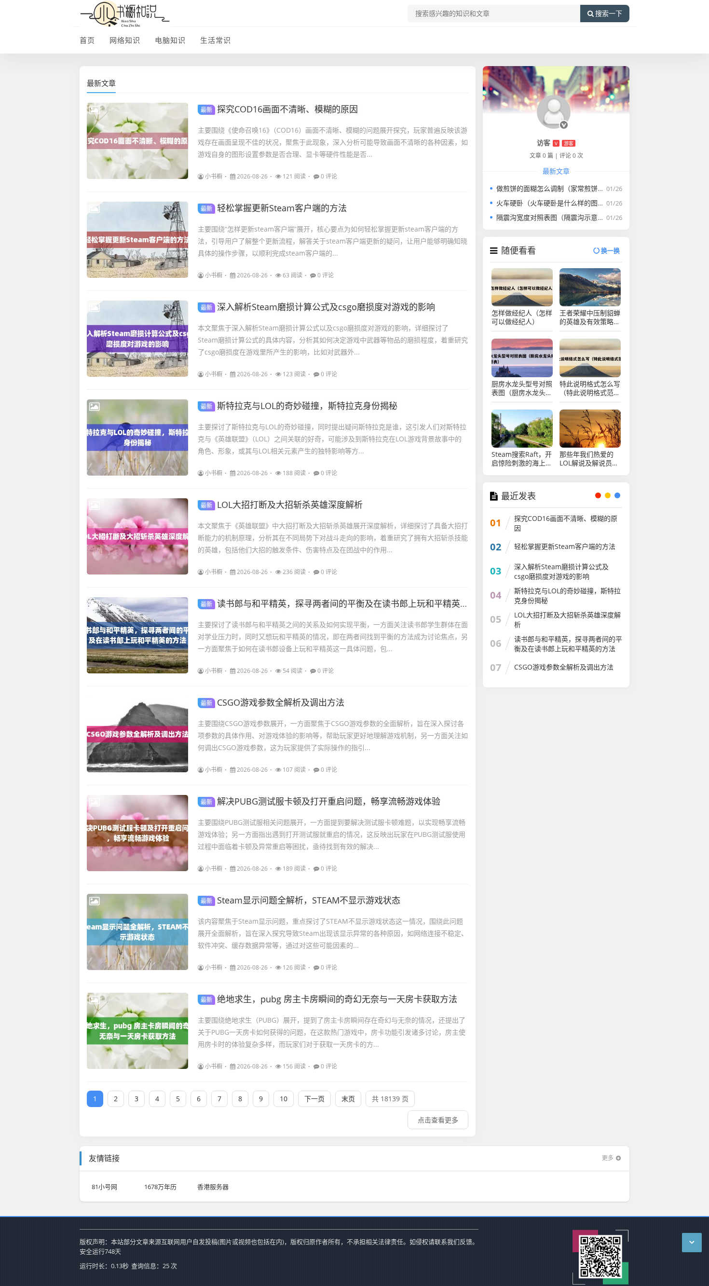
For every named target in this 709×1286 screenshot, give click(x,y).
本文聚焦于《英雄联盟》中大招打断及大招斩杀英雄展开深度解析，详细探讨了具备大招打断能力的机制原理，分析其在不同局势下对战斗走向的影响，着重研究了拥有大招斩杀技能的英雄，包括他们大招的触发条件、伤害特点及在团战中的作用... (333, 537)
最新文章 (101, 83)
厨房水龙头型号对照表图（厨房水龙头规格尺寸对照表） (521, 388)
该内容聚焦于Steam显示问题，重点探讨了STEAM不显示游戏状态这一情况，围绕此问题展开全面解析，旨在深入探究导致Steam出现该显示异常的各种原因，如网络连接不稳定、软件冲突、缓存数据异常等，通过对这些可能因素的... (333, 933)
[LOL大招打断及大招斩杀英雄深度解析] (137, 536)
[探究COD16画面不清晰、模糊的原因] (137, 141)
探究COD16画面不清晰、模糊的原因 (279, 109)
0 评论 (329, 176)
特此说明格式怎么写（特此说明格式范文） (589, 388)
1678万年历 (160, 1186)
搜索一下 (608, 13)
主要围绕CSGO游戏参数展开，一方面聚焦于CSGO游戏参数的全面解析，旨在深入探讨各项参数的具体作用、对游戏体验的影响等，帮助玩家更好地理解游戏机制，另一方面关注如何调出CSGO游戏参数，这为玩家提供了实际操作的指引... (333, 735)
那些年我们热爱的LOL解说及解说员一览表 (589, 458)
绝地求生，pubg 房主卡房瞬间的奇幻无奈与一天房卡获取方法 (329, 999)
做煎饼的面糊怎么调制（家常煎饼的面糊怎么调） (570, 188)
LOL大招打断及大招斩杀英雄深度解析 (282, 504)
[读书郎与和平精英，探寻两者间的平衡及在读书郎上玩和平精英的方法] (137, 635)
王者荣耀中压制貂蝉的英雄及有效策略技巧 (589, 317)
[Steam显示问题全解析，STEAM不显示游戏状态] (137, 932)
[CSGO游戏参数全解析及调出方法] (137, 734)
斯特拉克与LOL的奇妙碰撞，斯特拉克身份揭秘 (299, 405)
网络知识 (124, 40)
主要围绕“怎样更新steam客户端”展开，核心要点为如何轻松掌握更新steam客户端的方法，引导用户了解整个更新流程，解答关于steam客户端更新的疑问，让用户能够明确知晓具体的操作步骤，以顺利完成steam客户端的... (332, 241)
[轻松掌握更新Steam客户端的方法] (137, 240)
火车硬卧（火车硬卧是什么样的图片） (553, 202)
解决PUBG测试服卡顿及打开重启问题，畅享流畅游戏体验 (320, 801)
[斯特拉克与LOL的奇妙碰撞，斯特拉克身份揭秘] (137, 437)
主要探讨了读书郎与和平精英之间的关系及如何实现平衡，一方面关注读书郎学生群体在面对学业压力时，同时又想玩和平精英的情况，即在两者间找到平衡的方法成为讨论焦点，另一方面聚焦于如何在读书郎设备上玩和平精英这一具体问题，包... (333, 636)
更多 (608, 1158)
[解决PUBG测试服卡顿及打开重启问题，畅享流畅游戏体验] (137, 833)
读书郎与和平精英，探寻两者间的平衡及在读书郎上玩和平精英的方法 (343, 603)
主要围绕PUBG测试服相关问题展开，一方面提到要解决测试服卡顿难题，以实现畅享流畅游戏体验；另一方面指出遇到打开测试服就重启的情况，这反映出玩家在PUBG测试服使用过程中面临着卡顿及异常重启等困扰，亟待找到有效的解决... (331, 834)
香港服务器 (213, 1186)
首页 (87, 40)
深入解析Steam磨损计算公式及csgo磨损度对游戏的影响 (318, 307)
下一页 (314, 1098)
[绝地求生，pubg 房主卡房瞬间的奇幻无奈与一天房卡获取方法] (137, 1031)
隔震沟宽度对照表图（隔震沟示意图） (553, 217)
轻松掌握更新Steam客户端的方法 (274, 208)
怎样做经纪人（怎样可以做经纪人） (521, 317)
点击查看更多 (438, 1119)
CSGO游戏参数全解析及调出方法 (272, 702)
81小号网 (104, 1186)
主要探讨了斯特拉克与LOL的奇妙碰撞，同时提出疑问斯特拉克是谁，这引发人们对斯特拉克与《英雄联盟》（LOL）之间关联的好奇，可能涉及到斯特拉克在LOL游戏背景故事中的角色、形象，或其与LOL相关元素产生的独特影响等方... (332, 438)
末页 (348, 1098)
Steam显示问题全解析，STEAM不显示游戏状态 (300, 900)
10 (283, 1098)
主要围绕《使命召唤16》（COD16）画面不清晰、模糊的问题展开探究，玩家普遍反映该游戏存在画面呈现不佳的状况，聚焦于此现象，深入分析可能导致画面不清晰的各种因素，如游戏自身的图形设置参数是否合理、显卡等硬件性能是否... (333, 142)
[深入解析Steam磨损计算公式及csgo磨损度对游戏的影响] (137, 339)
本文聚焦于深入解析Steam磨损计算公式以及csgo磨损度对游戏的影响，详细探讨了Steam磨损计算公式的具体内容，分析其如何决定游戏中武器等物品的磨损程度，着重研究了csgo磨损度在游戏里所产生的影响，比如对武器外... (333, 339)
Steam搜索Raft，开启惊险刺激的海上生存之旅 (521, 458)
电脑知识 (170, 40)
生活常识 (215, 40)
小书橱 (213, 176)
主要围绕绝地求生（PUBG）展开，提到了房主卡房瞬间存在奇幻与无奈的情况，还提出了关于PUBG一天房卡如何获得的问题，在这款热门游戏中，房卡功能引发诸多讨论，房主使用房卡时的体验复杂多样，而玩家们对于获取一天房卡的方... (331, 1032)
